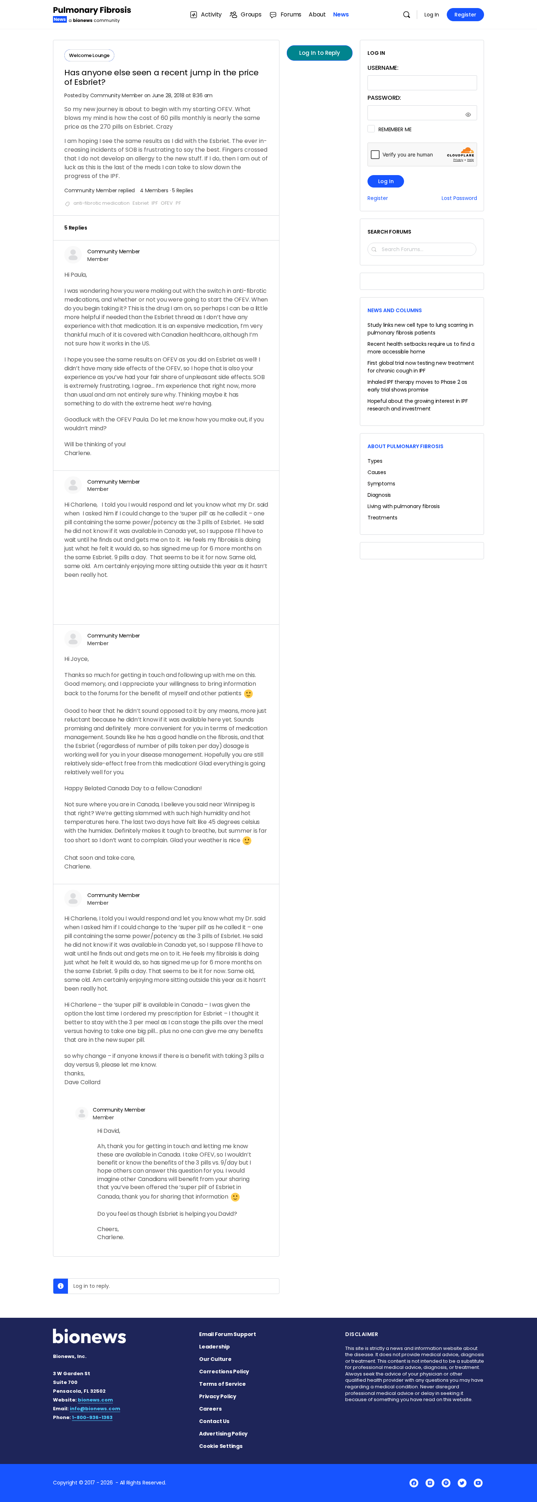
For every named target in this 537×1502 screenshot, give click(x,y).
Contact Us (214, 1421)
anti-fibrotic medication (101, 203)
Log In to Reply (319, 53)
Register (465, 14)
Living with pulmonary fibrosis (403, 506)
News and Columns (394, 310)
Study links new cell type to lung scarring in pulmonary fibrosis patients (420, 328)
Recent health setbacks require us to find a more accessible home (421, 347)
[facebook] (414, 1483)
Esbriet (141, 203)
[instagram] (430, 1483)
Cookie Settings (221, 1446)
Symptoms (381, 483)
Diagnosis (379, 495)
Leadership (214, 1346)
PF (178, 203)
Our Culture (215, 1359)
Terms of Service (222, 1384)
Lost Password (459, 198)
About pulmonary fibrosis (405, 446)
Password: (384, 98)
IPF (155, 203)
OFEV (167, 203)
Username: (383, 68)
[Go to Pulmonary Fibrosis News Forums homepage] (92, 14)
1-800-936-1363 (92, 1417)
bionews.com (95, 1399)
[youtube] (478, 1483)
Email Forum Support (227, 1334)
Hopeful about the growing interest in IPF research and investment (417, 404)
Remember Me (394, 129)
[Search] (406, 14)
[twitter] (462, 1483)
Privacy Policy (217, 1396)
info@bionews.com (95, 1408)
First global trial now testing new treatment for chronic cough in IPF (420, 366)
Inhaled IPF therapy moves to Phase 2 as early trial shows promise (417, 385)
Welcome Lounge (89, 55)
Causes (376, 472)
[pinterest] (446, 1483)
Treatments (382, 517)
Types (374, 461)
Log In (431, 14)
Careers (210, 1408)
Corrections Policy (224, 1371)
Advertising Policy (223, 1433)
